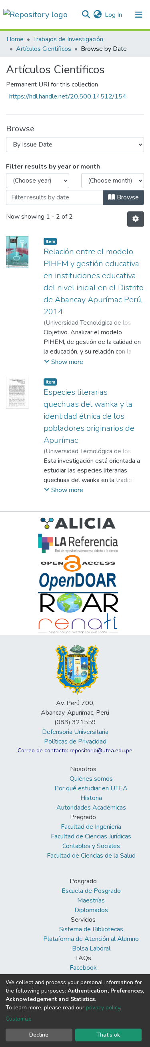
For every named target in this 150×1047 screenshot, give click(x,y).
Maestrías (91, 900)
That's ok (108, 1035)
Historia (91, 798)
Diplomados (91, 910)
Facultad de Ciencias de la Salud (91, 855)
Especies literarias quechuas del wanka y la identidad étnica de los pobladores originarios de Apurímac (89, 416)
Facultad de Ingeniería (91, 826)
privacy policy (103, 1007)
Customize (19, 1019)
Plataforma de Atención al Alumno (91, 938)
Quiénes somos (91, 778)
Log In (114, 14)
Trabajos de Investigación (68, 39)
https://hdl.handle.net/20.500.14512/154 (67, 96)
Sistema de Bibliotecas (91, 929)
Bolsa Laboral (91, 948)
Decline (38, 1035)
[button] (97, 15)
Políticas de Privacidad (75, 741)
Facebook (83, 967)
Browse (127, 197)
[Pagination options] (135, 219)
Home (15, 39)
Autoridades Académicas (91, 807)
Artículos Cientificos (43, 48)
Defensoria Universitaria (75, 731)
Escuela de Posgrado (91, 890)
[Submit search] (86, 15)
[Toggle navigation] (139, 15)
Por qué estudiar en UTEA (91, 788)
